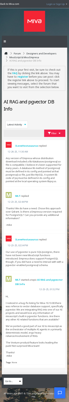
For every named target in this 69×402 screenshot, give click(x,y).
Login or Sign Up (56, 4)
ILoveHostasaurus (26, 145)
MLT (17, 196)
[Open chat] (59, 392)
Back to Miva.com (9, 3)
